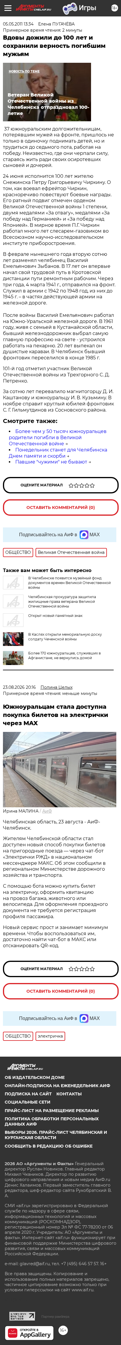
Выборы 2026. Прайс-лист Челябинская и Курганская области (56, 1135)
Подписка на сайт (28, 1094)
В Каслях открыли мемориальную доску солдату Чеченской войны (65, 636)
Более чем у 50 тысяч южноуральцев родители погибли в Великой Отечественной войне (58, 437)
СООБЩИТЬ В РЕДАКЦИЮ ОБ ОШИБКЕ (49, 1146)
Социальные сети (28, 1102)
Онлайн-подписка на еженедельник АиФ (57, 1085)
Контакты (69, 1094)
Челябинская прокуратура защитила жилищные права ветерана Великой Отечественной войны (62, 601)
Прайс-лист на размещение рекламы (52, 1110)
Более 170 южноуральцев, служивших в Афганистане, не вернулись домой (64, 655)
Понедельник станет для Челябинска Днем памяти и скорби (58, 453)
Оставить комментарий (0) (60, 507)
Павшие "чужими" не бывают (51, 462)
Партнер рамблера (55, 1316)
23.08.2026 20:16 (19, 687)
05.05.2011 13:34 (18, 24)
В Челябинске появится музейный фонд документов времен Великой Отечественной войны (69, 583)
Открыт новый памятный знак (55, 615)
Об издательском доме (35, 1077)
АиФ (47, 811)
